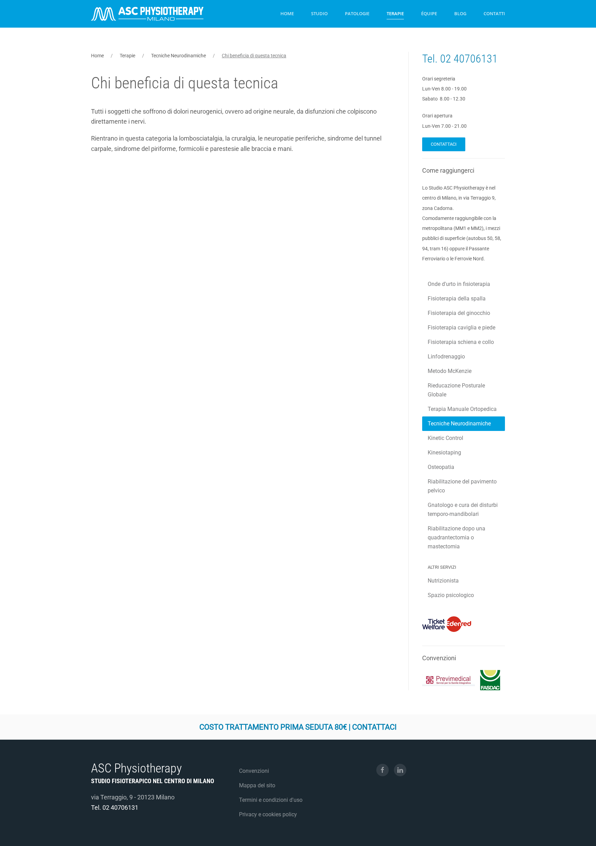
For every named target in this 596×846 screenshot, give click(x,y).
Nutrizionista (443, 580)
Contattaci (444, 144)
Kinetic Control (445, 438)
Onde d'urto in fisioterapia (459, 284)
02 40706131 (469, 58)
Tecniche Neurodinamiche (459, 423)
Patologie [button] (357, 13)
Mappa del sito (257, 785)
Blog (460, 13)
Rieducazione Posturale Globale (456, 390)
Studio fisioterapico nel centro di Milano (152, 781)
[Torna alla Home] (147, 14)
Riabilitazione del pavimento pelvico (462, 486)
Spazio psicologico (451, 595)
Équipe (429, 13)
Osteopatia (441, 467)
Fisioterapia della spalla (457, 298)
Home (287, 13)
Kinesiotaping (444, 452)
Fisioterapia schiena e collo (461, 342)
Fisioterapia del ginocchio (459, 313)
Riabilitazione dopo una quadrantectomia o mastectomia (456, 537)
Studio (319, 13)
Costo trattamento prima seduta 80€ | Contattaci (298, 727)
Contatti (494, 13)
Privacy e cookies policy (268, 814)
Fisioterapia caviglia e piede (461, 327)
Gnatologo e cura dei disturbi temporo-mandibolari (463, 509)
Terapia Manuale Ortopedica (462, 409)
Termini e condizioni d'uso (270, 800)
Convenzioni (254, 771)
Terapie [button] (395, 13)
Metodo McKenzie (449, 371)
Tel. (431, 58)
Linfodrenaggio (446, 356)
